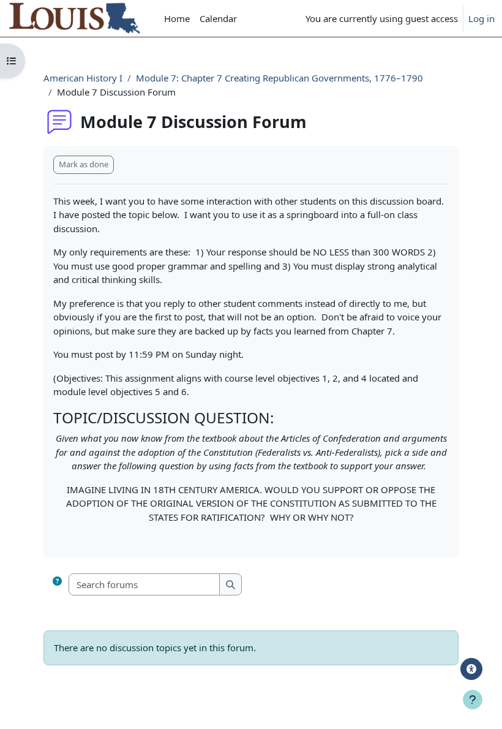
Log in (481, 18)
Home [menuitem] (177, 18)
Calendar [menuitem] (218, 18)
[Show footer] (472, 699)
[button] (57, 584)
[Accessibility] (471, 669)
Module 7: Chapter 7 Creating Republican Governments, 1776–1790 (279, 78)
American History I (82, 78)
